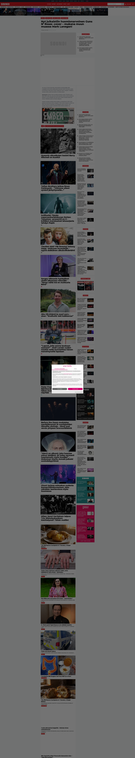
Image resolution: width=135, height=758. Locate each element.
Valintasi (75, 368)
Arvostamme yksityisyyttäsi (60, 368)
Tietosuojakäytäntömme (79, 392)
